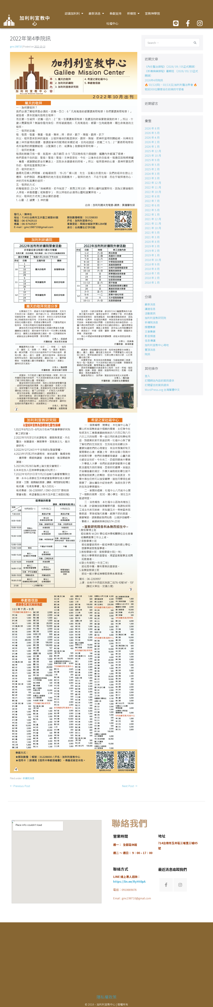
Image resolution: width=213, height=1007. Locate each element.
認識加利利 (72, 13)
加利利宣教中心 (34, 21)
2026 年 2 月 (152, 142)
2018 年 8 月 (152, 269)
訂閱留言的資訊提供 (157, 385)
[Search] (195, 43)
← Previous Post (20, 786)
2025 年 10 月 (153, 155)
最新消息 (95, 13)
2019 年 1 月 (152, 255)
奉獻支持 (115, 13)
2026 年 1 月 (152, 146)
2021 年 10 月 (153, 228)
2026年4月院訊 (154, 80)
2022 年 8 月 (152, 196)
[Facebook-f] (188, 23)
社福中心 (112, 23)
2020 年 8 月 (152, 242)
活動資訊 (150, 313)
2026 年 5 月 (152, 133)
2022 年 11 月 (153, 187)
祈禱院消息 (28, 778)
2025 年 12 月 (153, 151)
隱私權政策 (106, 997)
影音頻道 (150, 336)
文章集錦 (150, 331)
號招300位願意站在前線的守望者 (164, 89)
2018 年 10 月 (153, 260)
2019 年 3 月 (152, 246)
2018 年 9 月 (152, 264)
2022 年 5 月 (152, 210)
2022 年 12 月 (153, 183)
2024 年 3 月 (152, 174)
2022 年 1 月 (152, 214)
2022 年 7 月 (152, 201)
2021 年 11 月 (153, 223)
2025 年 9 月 (152, 160)
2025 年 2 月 (152, 169)
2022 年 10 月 (153, 192)
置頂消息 (150, 350)
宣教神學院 (152, 13)
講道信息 (150, 309)
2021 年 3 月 (152, 237)
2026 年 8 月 (152, 128)
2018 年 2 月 (152, 278)
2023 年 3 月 (152, 178)
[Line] (176, 23)
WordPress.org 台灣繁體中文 (162, 390)
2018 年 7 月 (152, 273)
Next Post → (129, 786)
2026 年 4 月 (152, 137)
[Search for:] (172, 43)
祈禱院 (131, 13)
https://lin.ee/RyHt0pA (129, 881)
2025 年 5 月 (152, 165)
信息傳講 (150, 340)
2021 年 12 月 (153, 219)
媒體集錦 (150, 327)
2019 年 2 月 (152, 251)
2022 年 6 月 (152, 205)
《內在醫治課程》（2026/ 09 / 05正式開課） (171, 66)
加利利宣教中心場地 (157, 345)
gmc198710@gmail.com (136, 898)
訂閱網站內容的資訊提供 (159, 380)
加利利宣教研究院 (155, 318)
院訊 (147, 354)
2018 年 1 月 (152, 282)
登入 (147, 376)
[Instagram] (200, 23)
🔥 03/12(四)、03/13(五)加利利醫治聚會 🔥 (171, 85)
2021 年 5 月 (152, 232)
